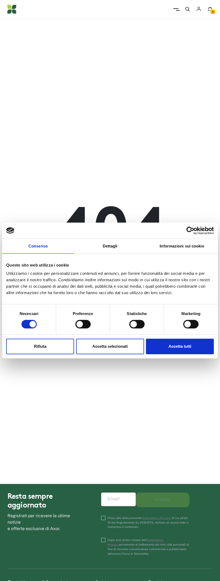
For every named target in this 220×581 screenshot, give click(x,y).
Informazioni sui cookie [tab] (182, 246)
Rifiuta (40, 346)
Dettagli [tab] (110, 246)
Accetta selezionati (110, 346)
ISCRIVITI (163, 499)
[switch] (83, 324)
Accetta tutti (179, 346)
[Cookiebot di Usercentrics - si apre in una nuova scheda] (190, 231)
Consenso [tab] (38, 246)
